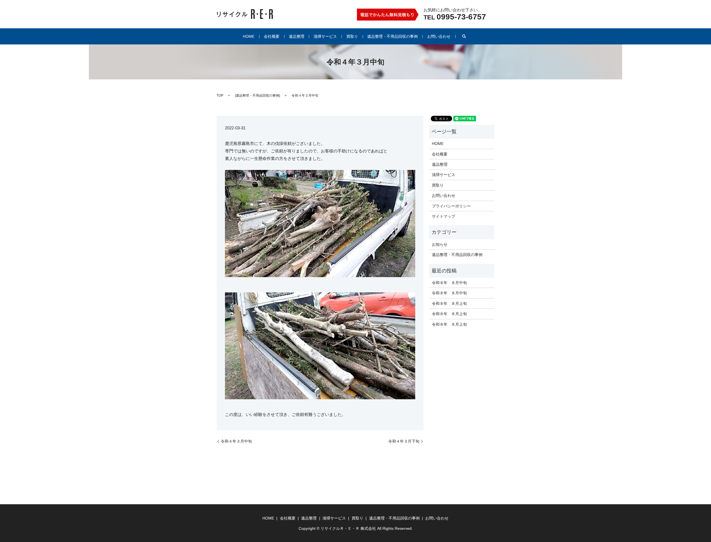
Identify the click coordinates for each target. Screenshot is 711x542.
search (464, 36)
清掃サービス (325, 36)
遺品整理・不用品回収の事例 (392, 36)
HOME (248, 36)
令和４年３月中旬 (236, 441)
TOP (220, 95)
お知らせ (439, 244)
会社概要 (271, 36)
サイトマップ (443, 216)
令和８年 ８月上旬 (449, 303)
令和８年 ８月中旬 (449, 282)
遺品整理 (296, 36)
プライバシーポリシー (451, 206)
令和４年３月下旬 (403, 441)
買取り (352, 36)
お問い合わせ (438, 36)
